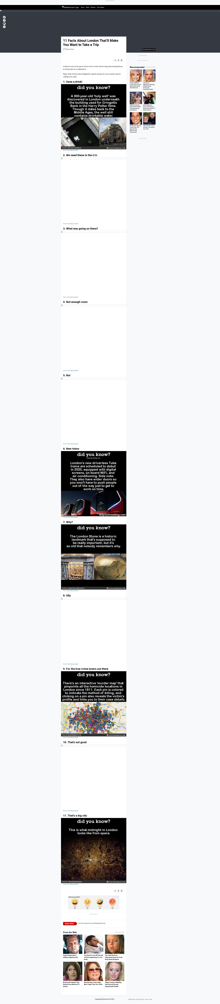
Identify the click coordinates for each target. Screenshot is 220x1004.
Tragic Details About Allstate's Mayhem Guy (70, 956)
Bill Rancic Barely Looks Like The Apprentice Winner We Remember (135, 129)
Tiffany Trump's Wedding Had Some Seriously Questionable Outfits (113, 984)
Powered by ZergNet (119, 932)
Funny (82, 7)
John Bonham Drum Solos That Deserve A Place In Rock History (149, 107)
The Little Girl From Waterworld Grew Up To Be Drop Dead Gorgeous (113, 957)
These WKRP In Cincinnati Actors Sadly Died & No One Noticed (135, 85)
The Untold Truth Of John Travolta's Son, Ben (149, 127)
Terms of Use (148, 999)
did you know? (74, 150)
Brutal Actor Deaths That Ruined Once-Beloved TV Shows (71, 984)
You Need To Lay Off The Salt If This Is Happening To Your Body (93, 957)
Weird (87, 7)
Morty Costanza (70, 49)
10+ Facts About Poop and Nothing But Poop (91, 923)
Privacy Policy (140, 999)
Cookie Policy (132, 999)
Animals (93, 7)
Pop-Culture (100, 7)
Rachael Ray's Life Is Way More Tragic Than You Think (93, 983)
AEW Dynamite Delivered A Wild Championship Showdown (135, 107)
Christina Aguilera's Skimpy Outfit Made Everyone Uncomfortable (149, 86)
